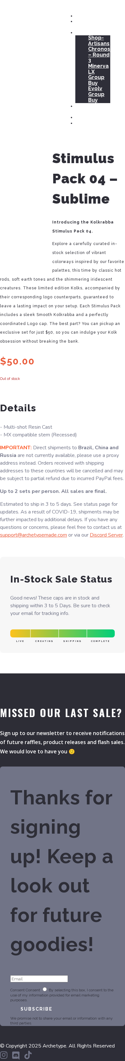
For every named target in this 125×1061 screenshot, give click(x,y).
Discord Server (106, 535)
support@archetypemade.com (33, 535)
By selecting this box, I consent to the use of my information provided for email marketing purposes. (61, 995)
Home (83, 15)
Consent (17, 990)
